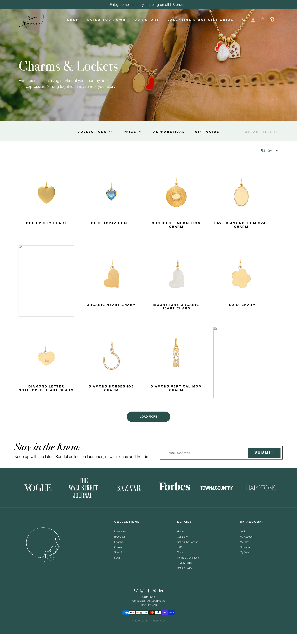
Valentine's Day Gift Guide (201, 19)
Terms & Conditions (188, 557)
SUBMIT (264, 453)
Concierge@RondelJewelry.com (148, 601)
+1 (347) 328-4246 (148, 605)
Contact (181, 552)
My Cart (244, 541)
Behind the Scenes (187, 541)
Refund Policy (184, 567)
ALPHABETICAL (169, 131)
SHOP (73, 19)
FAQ (179, 547)
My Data (244, 552)
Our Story (182, 536)
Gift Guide (207, 131)
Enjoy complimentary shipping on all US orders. (148, 4)
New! (117, 557)
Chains (118, 547)
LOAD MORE (148, 416)
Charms (118, 541)
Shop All (119, 552)
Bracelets (119, 536)
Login (243, 531)
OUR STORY (146, 19)
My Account (246, 536)
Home (180, 531)
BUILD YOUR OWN (106, 19)
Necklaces (120, 531)
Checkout (245, 547)
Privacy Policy (184, 562)
